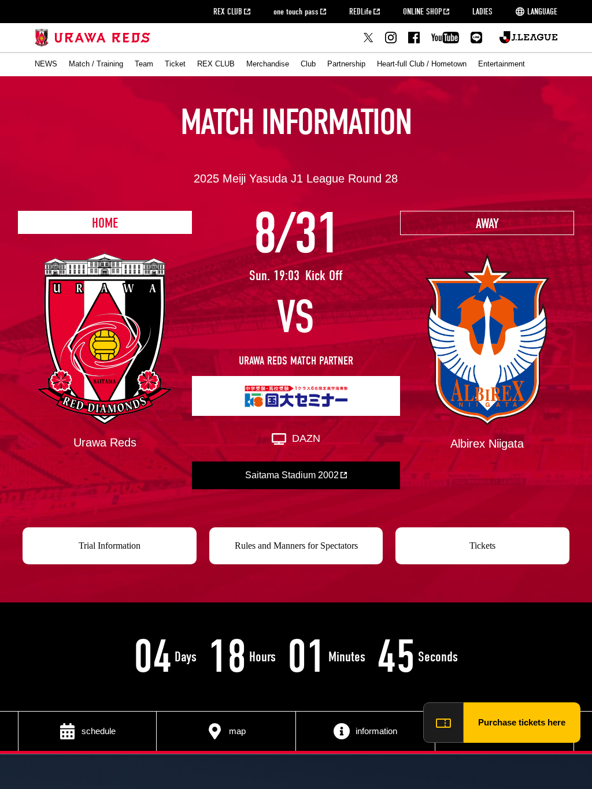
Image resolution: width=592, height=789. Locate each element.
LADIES (482, 11)
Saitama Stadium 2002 (292, 475)
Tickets (482, 545)
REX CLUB (227, 11)
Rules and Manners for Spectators (296, 545)
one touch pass (296, 11)
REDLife (360, 11)
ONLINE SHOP (422, 11)
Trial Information (109, 545)
